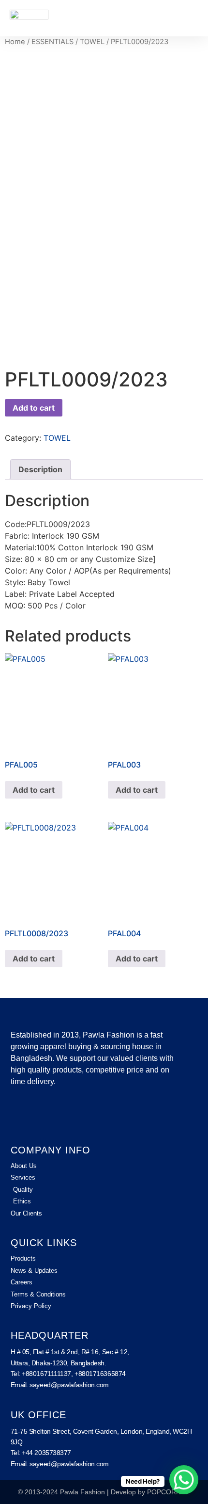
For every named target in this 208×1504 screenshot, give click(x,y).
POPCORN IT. (168, 1492)
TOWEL (92, 41)
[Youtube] (73, 1114)
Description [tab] (40, 469)
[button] (191, 18)
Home (15, 41)
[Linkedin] (47, 1114)
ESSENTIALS (52, 41)
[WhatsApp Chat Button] (183, 1479)
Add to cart (34, 408)
